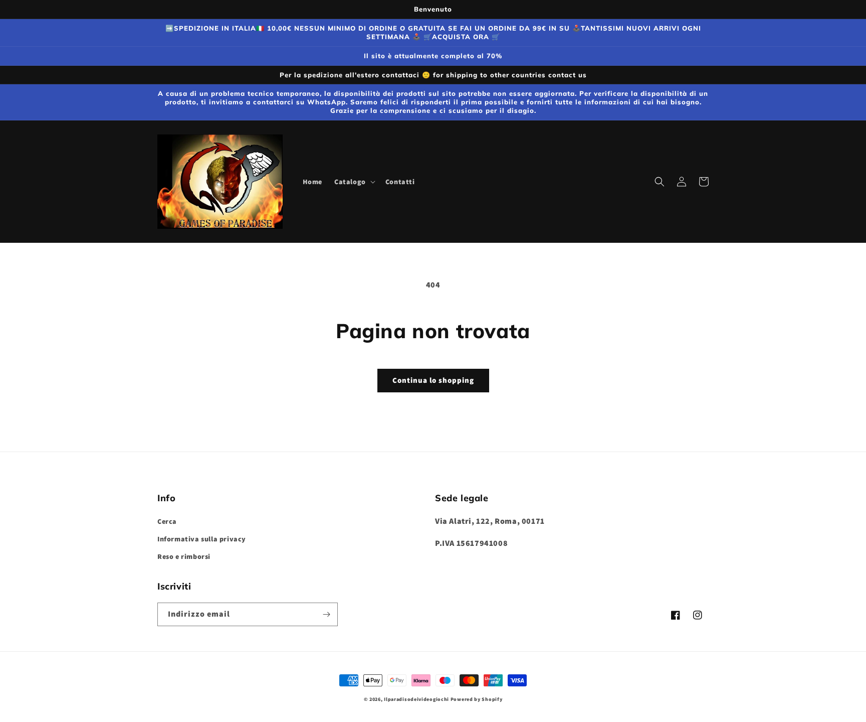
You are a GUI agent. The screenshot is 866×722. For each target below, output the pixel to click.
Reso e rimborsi (183, 556)
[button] (353, 181)
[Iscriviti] (326, 614)
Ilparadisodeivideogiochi (416, 699)
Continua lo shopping (433, 380)
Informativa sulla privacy (201, 538)
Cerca (167, 521)
